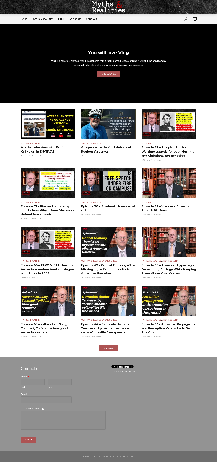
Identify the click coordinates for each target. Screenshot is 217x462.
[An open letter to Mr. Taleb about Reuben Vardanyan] (108, 124)
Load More (108, 348)
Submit (28, 440)
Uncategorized (109, 261)
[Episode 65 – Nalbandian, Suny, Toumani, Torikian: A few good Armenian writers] (48, 301)
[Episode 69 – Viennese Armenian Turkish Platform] (169, 183)
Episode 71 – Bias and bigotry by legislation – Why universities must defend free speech (47, 210)
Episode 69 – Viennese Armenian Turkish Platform (166, 208)
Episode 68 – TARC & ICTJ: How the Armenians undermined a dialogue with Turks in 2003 (47, 269)
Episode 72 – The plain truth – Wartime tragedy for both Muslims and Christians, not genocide (168, 151)
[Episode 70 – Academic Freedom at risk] (108, 183)
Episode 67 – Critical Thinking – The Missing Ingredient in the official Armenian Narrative (108, 269)
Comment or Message (34, 408)
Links (61, 19)
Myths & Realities (43, 19)
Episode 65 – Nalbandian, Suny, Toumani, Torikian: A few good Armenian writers (44, 328)
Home (24, 19)
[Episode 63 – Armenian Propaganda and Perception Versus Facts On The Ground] (169, 301)
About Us (75, 19)
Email (24, 394)
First (23, 387)
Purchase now (108, 74)
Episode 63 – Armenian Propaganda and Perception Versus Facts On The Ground (168, 328)
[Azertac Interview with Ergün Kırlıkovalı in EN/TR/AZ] (48, 124)
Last (50, 387)
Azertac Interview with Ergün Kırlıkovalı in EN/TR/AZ (43, 149)
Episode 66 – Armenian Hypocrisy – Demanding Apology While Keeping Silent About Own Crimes (169, 269)
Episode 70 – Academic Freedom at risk (108, 208)
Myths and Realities (30, 143)
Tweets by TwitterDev (123, 371)
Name (25, 376)
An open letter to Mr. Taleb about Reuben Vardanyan (106, 149)
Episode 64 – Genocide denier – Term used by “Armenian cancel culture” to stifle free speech (105, 328)
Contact (91, 19)
